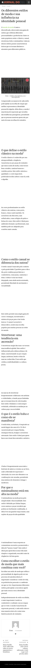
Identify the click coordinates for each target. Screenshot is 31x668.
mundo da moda (8, 27)
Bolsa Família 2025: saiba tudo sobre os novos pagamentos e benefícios (8, 648)
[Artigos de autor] (15, 624)
